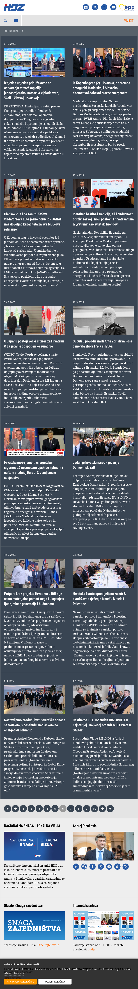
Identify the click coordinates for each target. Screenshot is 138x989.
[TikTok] (117, 866)
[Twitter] (101, 866)
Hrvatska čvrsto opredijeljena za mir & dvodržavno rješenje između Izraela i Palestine (99, 598)
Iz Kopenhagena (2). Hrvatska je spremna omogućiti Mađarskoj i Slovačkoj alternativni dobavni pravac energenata (101, 87)
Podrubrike (11, 31)
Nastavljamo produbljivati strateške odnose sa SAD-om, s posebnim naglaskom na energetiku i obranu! (34, 725)
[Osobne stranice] (84, 866)
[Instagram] (86, 7)
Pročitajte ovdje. (48, 945)
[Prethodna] (15, 808)
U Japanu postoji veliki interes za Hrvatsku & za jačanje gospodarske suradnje (34, 344)
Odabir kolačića (55, 981)
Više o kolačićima (14, 973)
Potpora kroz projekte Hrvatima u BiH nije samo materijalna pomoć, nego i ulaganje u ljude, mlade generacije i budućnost (34, 598)
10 (94, 808)
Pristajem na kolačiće (20, 981)
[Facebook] (104, 7)
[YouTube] (113, 7)
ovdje (91, 949)
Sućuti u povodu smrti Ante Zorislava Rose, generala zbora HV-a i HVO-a (103, 344)
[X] (95, 7)
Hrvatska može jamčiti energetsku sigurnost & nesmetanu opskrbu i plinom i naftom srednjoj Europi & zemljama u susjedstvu (33, 470)
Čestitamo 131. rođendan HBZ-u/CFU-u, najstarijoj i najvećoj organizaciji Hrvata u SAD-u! (102, 725)
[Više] (76, 866)
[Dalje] (102, 808)
